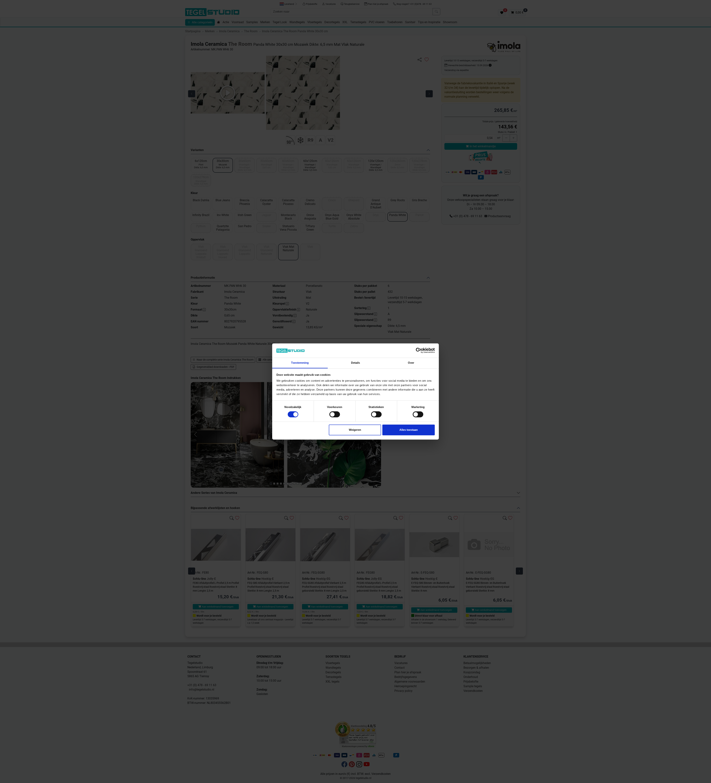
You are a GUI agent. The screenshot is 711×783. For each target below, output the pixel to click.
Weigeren (355, 429)
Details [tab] (355, 362)
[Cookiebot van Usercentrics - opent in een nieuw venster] (418, 350)
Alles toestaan (408, 429)
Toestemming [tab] (300, 362)
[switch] (334, 414)
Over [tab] (411, 362)
